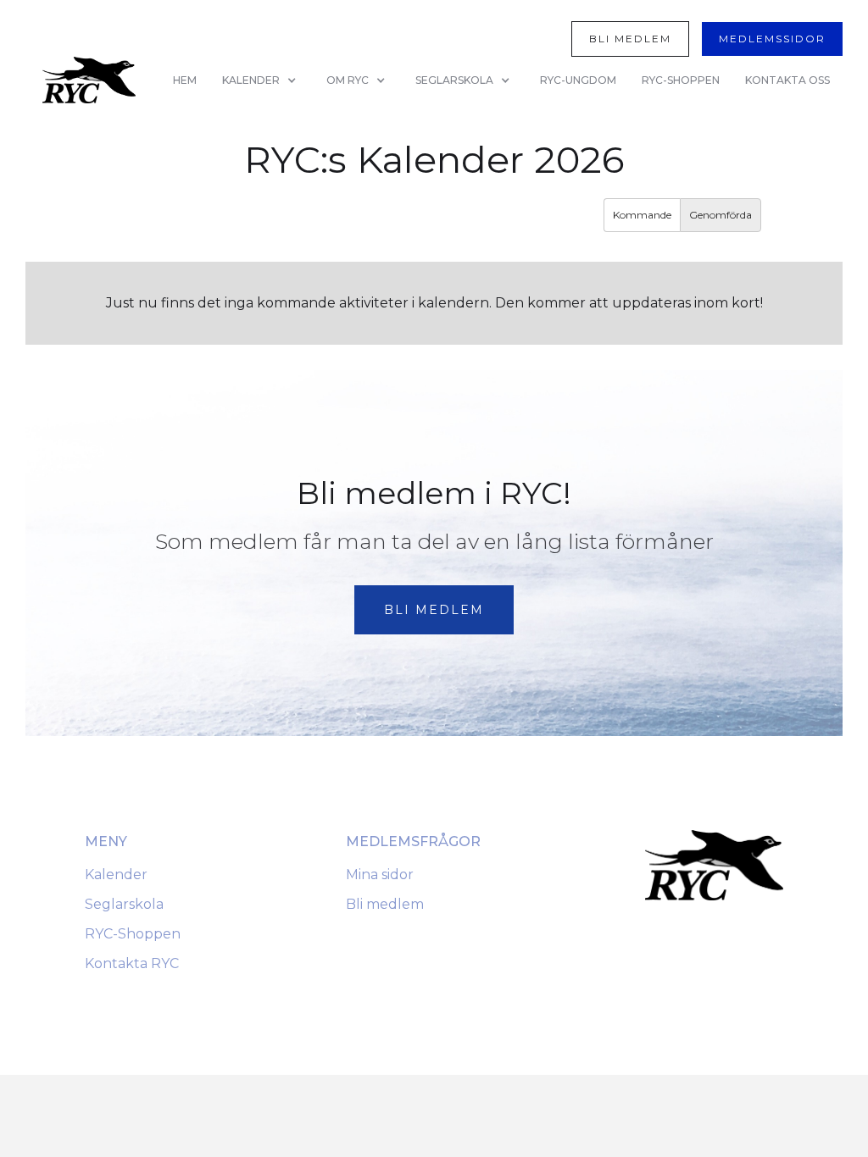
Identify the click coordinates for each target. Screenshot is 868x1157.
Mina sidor (380, 874)
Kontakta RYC (132, 963)
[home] (89, 80)
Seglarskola (124, 904)
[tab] (642, 215)
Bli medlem (385, 904)
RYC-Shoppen (133, 934)
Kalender (116, 874)
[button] (261, 80)
